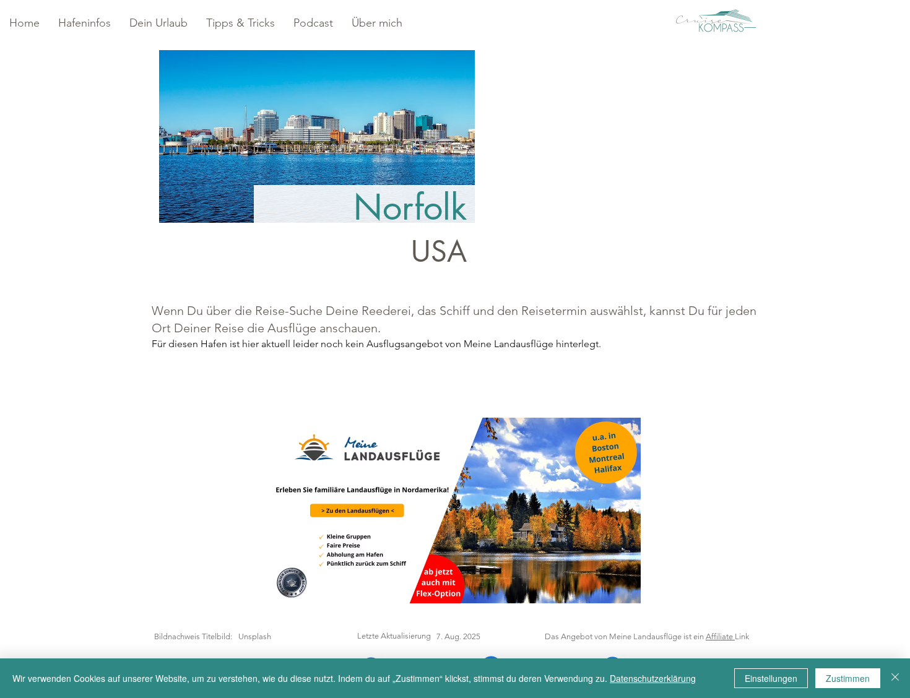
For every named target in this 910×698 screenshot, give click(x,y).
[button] (84, 23)
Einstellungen (771, 678)
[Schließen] (895, 678)
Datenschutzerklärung (653, 678)
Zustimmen (848, 678)
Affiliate (720, 636)
